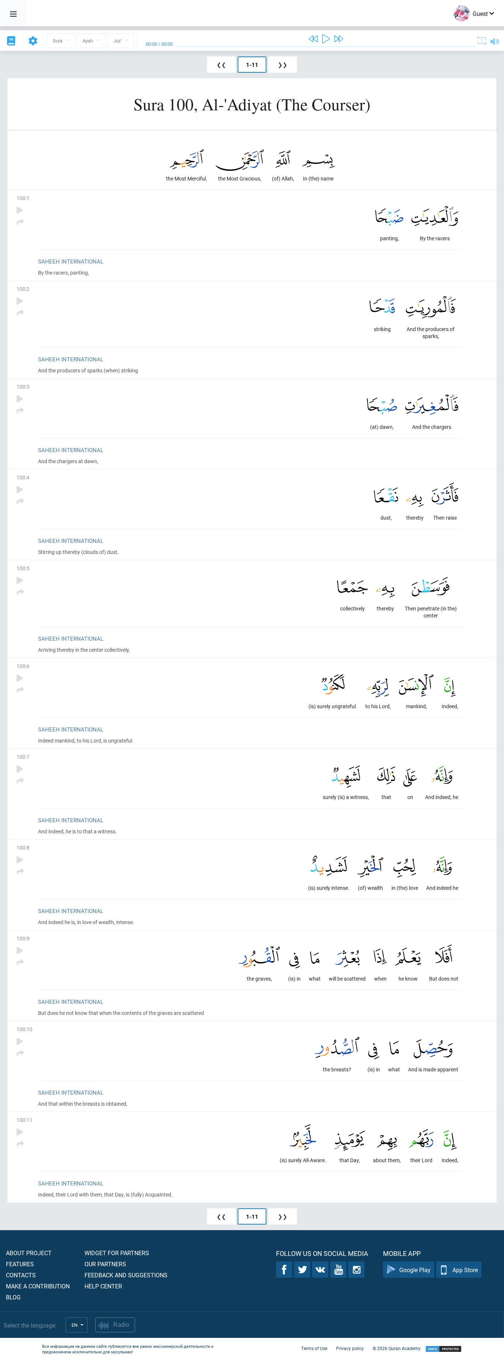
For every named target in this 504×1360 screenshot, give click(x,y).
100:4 (23, 477)
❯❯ (282, 64)
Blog (13, 1297)
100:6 (23, 665)
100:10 (24, 1029)
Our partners (105, 1264)
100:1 (23, 198)
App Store (465, 1270)
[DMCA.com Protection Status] (443, 1349)
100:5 (23, 568)
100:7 (23, 756)
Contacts (21, 1275)
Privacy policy (350, 1348)
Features (20, 1264)
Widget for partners (116, 1253)
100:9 (23, 938)
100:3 (23, 386)
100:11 (24, 1119)
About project (29, 1253)
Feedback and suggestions (126, 1275)
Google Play (415, 1270)
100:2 (23, 288)
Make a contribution (38, 1286)
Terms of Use (314, 1348)
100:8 (23, 847)
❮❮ (221, 64)
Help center (103, 1286)
